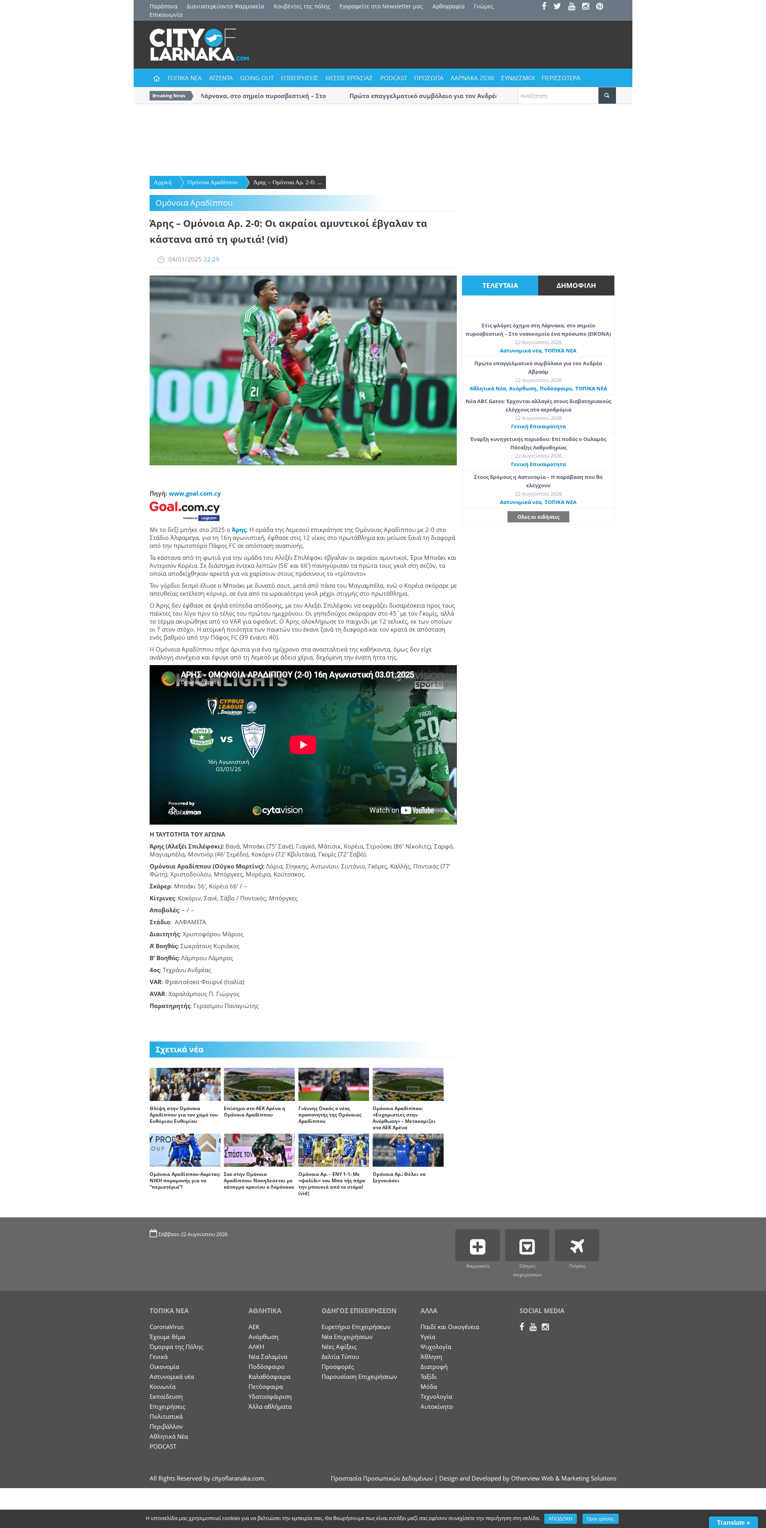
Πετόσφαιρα (266, 1386)
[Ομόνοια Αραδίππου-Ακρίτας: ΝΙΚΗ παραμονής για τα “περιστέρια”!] (185, 1150)
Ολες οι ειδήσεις (538, 516)
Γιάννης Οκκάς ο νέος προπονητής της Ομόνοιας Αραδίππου (329, 1114)
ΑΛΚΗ (256, 1347)
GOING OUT (257, 78)
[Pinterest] (602, 7)
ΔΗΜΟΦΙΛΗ (576, 285)
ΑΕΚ (254, 1327)
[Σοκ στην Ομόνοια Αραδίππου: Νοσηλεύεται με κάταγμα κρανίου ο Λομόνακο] (259, 1150)
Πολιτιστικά (166, 1416)
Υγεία (428, 1337)
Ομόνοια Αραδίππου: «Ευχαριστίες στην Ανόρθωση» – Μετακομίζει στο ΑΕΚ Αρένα (404, 1118)
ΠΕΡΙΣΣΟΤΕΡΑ (561, 78)
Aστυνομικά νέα (520, 350)
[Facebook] (547, 7)
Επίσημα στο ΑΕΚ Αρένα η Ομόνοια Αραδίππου (254, 1111)
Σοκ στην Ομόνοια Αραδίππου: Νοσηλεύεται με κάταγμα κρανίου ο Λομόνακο (259, 1180)
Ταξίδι (429, 1376)
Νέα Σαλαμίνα (268, 1357)
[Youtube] (574, 7)
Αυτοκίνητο (437, 1406)
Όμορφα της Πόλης (176, 1347)
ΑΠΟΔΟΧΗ (561, 1519)
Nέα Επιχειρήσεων (347, 1337)
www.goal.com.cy (195, 493)
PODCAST (393, 78)
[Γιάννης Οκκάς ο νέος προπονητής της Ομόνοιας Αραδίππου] (333, 1084)
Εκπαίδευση (166, 1396)
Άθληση (431, 1357)
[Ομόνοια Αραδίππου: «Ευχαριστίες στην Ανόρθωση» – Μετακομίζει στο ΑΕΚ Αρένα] (408, 1084)
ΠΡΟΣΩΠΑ (429, 78)
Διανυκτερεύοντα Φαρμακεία (225, 6)
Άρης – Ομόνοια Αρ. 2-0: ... (287, 182)
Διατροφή (434, 1366)
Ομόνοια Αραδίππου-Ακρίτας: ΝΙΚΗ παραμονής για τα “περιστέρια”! (185, 1180)
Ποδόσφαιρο (556, 388)
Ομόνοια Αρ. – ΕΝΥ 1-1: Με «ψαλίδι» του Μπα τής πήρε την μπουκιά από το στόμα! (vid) (331, 1184)
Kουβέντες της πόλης (302, 6)
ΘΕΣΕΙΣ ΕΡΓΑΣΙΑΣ (349, 78)
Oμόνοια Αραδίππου (212, 182)
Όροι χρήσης (600, 1519)
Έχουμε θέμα (167, 1337)
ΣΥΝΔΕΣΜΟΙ (518, 78)
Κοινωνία (163, 1386)
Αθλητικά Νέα (488, 388)
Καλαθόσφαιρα (269, 1376)
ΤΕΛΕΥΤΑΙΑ (500, 285)
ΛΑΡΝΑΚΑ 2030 (472, 78)
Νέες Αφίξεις (339, 1347)
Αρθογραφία (448, 6)
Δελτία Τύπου (340, 1357)
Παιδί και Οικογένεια (450, 1327)
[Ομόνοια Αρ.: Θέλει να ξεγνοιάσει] (408, 1150)
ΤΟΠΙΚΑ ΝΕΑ (184, 78)
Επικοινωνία (166, 14)
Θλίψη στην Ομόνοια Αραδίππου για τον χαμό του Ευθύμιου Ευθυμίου (184, 1114)
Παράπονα (164, 6)
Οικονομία (164, 1366)
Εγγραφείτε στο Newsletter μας (381, 6)
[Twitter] (560, 7)
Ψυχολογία (436, 1347)
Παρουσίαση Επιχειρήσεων (359, 1376)
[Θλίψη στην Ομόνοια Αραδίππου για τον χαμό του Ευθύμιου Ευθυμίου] (185, 1084)
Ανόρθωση (523, 388)
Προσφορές (338, 1366)
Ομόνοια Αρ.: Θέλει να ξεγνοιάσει (399, 1177)
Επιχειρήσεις (167, 1406)
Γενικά (159, 1357)
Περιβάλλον (166, 1426)
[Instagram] (588, 7)
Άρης (239, 530)
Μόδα (429, 1386)
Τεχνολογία (436, 1396)
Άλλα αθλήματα (270, 1406)
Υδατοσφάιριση (270, 1396)
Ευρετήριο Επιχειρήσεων (356, 1327)
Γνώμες (484, 6)
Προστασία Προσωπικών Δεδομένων (382, 1478)
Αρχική (163, 182)
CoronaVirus (167, 1327)
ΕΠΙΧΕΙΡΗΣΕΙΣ (299, 78)
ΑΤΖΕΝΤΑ (221, 78)
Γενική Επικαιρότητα (538, 426)
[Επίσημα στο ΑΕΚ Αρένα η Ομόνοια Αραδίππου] (259, 1084)
